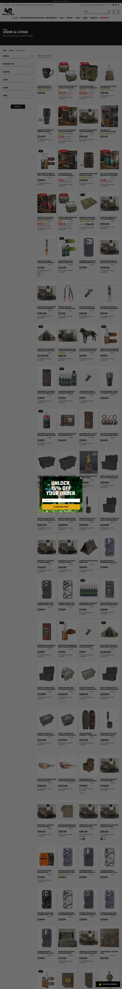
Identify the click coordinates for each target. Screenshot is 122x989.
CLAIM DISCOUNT (61, 507)
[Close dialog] (81, 478)
